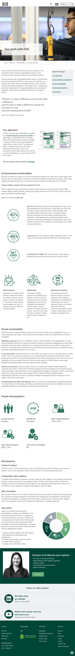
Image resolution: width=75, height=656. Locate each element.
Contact (60, 641)
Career (60, 638)
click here (31, 162)
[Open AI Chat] (72, 653)
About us (12, 63)
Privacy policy (43, 638)
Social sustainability (59, 84)
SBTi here (20, 198)
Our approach (57, 76)
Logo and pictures (63, 646)
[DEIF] (14, 4)
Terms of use (43, 641)
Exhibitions (61, 636)
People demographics (60, 88)
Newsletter (42, 631)
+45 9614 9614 (8, 645)
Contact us (38, 574)
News (59, 633)
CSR (21, 631)
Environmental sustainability (62, 80)
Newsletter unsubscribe (46, 633)
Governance (56, 92)
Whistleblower (43, 636)
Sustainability (20, 63)
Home (6, 63)
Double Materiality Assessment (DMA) (19, 135)
